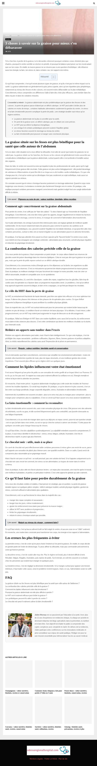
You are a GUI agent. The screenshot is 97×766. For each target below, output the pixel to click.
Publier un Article (50, 759)
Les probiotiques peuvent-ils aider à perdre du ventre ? (26, 598)
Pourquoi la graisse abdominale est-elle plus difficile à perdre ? (29, 592)
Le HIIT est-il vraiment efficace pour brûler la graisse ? (26, 595)
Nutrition (8, 39)
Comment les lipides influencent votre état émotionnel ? (26, 589)
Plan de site (63, 759)
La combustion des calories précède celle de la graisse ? (27, 586)
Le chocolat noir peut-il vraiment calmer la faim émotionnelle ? (29, 601)
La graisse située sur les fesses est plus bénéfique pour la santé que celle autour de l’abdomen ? (42, 583)
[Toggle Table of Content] (52, 77)
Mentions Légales (36, 759)
